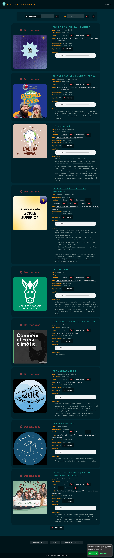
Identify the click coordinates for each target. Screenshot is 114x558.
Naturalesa (31, 16)
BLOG (55, 542)
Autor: (54, 30)
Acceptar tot (93, 553)
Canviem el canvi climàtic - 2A (74, 322)
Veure (68, 49)
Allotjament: (56, 32)
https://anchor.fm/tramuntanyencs (69, 382)
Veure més (57, 528)
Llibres (82, 203)
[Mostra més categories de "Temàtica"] (71, 35)
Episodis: (55, 49)
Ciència (64, 35)
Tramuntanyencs (64, 371)
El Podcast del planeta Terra (74, 76)
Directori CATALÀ (39, 542)
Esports (57, 203)
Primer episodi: (57, 43)
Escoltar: (55, 52)
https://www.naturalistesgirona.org (69, 137)
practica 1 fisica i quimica (72, 27)
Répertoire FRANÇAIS (72, 542)
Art (70, 203)
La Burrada (61, 269)
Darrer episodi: (57, 45)
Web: (54, 38)
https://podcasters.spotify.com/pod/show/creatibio (76, 280)
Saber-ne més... (103, 553)
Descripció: (56, 109)
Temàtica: (55, 35)
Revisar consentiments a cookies (57, 555)
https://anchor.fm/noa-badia (67, 333)
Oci (55, 488)
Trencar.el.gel (64, 424)
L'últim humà (61, 126)
